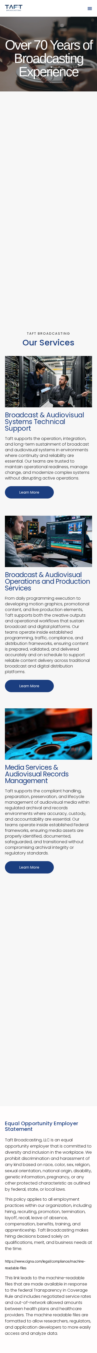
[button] (89, 8)
